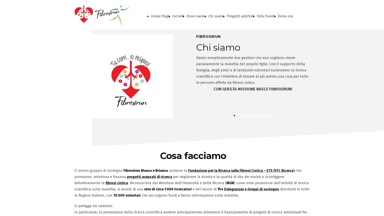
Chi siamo (216, 16)
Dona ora (285, 16)
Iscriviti (178, 16)
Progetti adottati (240, 16)
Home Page (160, 16)
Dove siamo (196, 16)
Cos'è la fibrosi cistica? (255, 115)
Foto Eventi (266, 16)
